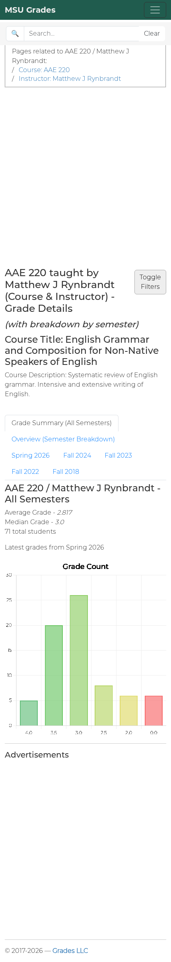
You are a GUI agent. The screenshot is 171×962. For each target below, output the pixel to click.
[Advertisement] (85, 177)
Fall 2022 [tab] (25, 471)
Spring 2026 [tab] (31, 455)
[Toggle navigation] (155, 10)
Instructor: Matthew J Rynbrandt (70, 78)
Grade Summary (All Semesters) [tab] (62, 423)
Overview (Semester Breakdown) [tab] (63, 439)
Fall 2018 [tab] (65, 471)
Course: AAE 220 (44, 70)
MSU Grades (30, 10)
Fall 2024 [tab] (77, 455)
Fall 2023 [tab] (118, 455)
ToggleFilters (150, 281)
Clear (152, 33)
